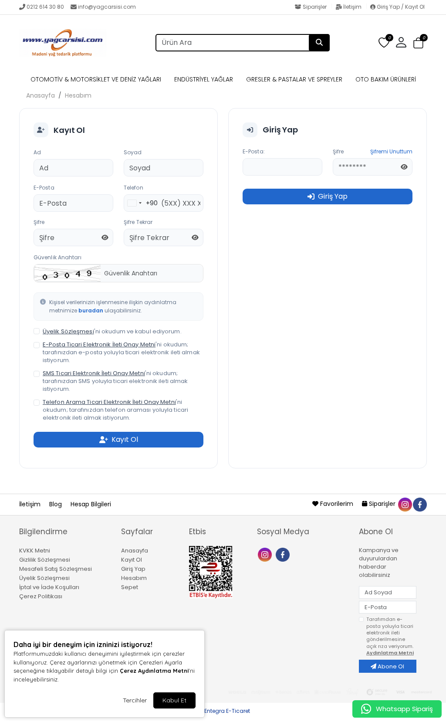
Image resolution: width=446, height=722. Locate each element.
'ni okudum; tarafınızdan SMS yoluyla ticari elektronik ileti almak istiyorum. (115, 381)
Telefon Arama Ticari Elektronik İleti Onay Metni (109, 402)
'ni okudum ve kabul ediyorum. (112, 332)
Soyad (133, 152)
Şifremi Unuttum (391, 151)
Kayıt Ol (131, 560)
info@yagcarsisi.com (107, 6)
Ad (37, 152)
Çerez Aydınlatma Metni (154, 670)
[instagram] (404, 503)
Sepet (129, 587)
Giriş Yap (133, 569)
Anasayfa (40, 95)
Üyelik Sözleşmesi (68, 331)
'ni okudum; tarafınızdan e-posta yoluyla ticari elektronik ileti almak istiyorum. (121, 352)
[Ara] (319, 42)
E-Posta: (254, 151)
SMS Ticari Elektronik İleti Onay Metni (94, 373)
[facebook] (419, 503)
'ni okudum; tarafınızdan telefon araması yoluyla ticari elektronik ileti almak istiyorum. (115, 410)
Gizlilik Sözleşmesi (44, 560)
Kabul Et (174, 700)
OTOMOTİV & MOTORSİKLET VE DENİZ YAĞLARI (95, 79)
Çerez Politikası (40, 596)
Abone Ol (390, 666)
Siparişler (314, 6)
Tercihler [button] (135, 700)
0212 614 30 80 (45, 6)
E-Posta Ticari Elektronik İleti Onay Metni (99, 344)
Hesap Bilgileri (91, 504)
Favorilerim (336, 503)
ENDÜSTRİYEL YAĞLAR (203, 79)
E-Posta (44, 187)
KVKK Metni (34, 550)
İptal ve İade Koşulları (49, 587)
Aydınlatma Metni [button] (390, 652)
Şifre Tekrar (138, 222)
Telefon (133, 187)
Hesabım (78, 95)
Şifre (39, 222)
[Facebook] (284, 554)
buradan (90, 310)
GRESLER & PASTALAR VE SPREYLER (294, 79)
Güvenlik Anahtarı (57, 257)
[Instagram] (266, 554)
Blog (56, 504)
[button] (418, 43)
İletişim (352, 6)
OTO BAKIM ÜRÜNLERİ (385, 79)
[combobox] (141, 203)
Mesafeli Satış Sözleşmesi (55, 569)
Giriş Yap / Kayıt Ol (400, 6)
